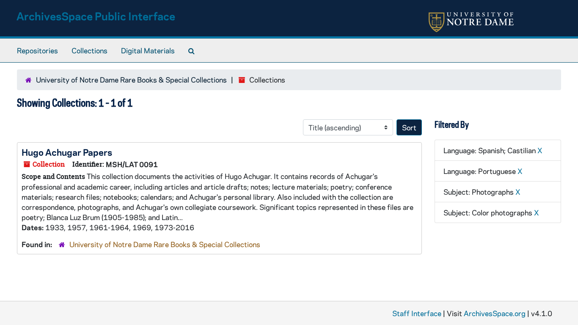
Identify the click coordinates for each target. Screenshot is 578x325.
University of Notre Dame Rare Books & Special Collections (131, 79)
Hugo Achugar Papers (67, 152)
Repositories (37, 50)
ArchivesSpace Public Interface (96, 16)
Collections (89, 50)
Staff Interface (416, 313)
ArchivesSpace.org (495, 313)
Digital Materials (148, 50)
